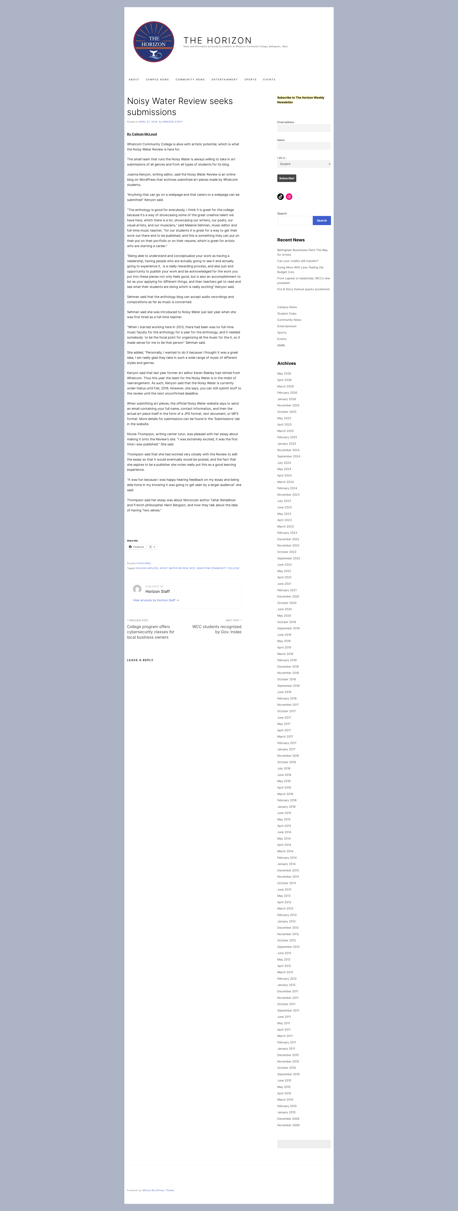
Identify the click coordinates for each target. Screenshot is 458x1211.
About (134, 79)
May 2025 (284, 418)
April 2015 (284, 826)
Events (269, 79)
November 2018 (288, 673)
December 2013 (288, 870)
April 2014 (284, 845)
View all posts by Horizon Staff (154, 600)
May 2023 (284, 513)
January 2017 (286, 749)
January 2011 (286, 1048)
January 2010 (286, 1112)
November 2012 (288, 934)
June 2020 (284, 609)
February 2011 (286, 1042)
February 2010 (287, 1106)
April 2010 (284, 1093)
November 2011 (287, 998)
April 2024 (284, 475)
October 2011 (286, 1004)
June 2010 (284, 1080)
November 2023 (288, 494)
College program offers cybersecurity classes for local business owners (150, 629)
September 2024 (288, 456)
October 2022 (286, 552)
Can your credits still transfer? (297, 261)
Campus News (157, 79)
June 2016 (284, 775)
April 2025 (284, 424)
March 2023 (285, 526)
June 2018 (284, 692)
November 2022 (288, 545)
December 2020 (288, 596)
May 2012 (284, 959)
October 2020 (286, 603)
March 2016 (285, 794)
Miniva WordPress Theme (158, 1190)
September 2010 (288, 1074)
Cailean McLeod (147, 568)
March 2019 (285, 654)
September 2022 (288, 558)
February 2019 (287, 660)
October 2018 (286, 679)
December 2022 (288, 539)
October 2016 (286, 762)
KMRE (281, 345)
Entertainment (225, 79)
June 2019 (284, 634)
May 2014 (284, 838)
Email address (285, 122)
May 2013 (284, 896)
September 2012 (288, 947)
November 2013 (288, 876)
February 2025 (287, 437)
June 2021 (284, 583)
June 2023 (284, 507)
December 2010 (288, 1055)
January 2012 (286, 985)
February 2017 (286, 743)
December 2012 (288, 927)
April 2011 (284, 1029)
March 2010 (285, 1099)
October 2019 (286, 622)
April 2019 (284, 647)
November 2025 (288, 405)
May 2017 (283, 724)
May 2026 (284, 373)
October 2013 (286, 883)
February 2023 (287, 532)
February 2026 (287, 392)
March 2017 (285, 736)
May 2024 (284, 469)
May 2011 (283, 1023)
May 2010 (284, 1087)
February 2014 (287, 857)
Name (280, 140)
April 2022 (284, 577)
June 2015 (284, 813)
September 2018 (288, 685)
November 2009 (288, 1125)
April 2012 (284, 966)
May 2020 (284, 615)
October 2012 (286, 940)
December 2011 (287, 991)
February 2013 (287, 915)
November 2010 (288, 1061)
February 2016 (287, 800)
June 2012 (284, 953)
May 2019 (284, 641)
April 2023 (284, 520)
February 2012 (287, 978)
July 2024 (284, 463)
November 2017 (288, 704)
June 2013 (284, 889)
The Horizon (217, 40)
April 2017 (284, 730)
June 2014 (284, 832)
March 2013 (285, 908)
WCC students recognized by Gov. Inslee (217, 626)
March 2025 (285, 431)
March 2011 (285, 1036)
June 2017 (284, 717)
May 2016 (284, 781)
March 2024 (285, 482)
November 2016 (288, 755)
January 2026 (286, 399)
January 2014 (286, 864)
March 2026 (285, 386)
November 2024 (288, 450)
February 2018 (287, 698)
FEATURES (144, 563)
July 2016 (283, 768)
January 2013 (286, 921)
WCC (192, 568)
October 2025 (286, 412)
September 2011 (288, 1010)
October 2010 (286, 1067)
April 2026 (284, 380)
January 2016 (286, 806)
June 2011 (284, 1016)
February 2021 (287, 590)
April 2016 (284, 787)
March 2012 (285, 972)
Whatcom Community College (218, 568)
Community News (190, 79)
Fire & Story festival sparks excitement (303, 289)
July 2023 (284, 501)
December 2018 (288, 666)
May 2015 (284, 819)
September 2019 (288, 628)
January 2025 (286, 443)
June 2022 (284, 564)
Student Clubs (286, 313)
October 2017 (286, 711)
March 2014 (285, 851)
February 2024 (287, 488)
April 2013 (284, 902)
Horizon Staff (172, 121)
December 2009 (288, 1118)
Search (282, 213)
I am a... (282, 157)
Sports (251, 79)
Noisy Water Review (174, 568)
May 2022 (284, 571)
